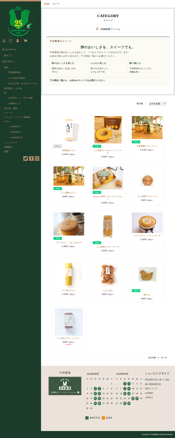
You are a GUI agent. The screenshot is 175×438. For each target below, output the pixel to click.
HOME (46, 4)
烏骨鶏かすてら (68, 150)
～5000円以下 (14, 132)
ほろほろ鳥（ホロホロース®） (23, 83)
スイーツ (8, 113)
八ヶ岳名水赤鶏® (16, 78)
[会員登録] (10, 41)
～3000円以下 (14, 126)
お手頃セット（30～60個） (21, 98)
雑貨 (6, 151)
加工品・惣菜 (10, 108)
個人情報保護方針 (153, 384)
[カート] (24, 41)
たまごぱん (108, 290)
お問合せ (149, 397)
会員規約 (149, 393)
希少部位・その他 (13, 88)
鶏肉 (6, 67)
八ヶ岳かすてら (68, 290)
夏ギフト (8, 55)
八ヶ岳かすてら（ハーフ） (68, 338)
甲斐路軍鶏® (14, 72)
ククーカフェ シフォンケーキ (147, 235)
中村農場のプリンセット (147, 146)
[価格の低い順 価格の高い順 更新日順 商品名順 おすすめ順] (157, 104)
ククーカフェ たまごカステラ (68, 242)
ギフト (7, 121)
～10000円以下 (15, 137)
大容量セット (14, 103)
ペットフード (10, 142)
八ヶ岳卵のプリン (68, 193)
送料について (151, 388)
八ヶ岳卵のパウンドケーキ (108, 247)
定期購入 (8, 147)
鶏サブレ (147, 295)
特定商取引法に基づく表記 (157, 379)
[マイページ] (17, 41)
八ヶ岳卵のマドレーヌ (147, 196)
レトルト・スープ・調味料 (17, 117)
